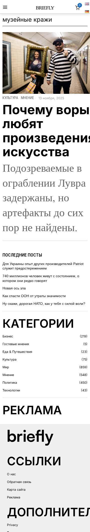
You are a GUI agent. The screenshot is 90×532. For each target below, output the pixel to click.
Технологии (11, 390)
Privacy (12, 525)
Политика (9, 382)
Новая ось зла (14, 288)
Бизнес (7, 336)
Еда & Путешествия (17, 352)
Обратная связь (19, 482)
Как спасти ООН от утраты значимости (34, 296)
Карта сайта (16, 489)
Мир (5, 367)
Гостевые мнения (15, 344)
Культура (10, 98)
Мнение (27, 98)
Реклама (13, 497)
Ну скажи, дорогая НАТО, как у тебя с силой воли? (43, 304)
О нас (11, 474)
